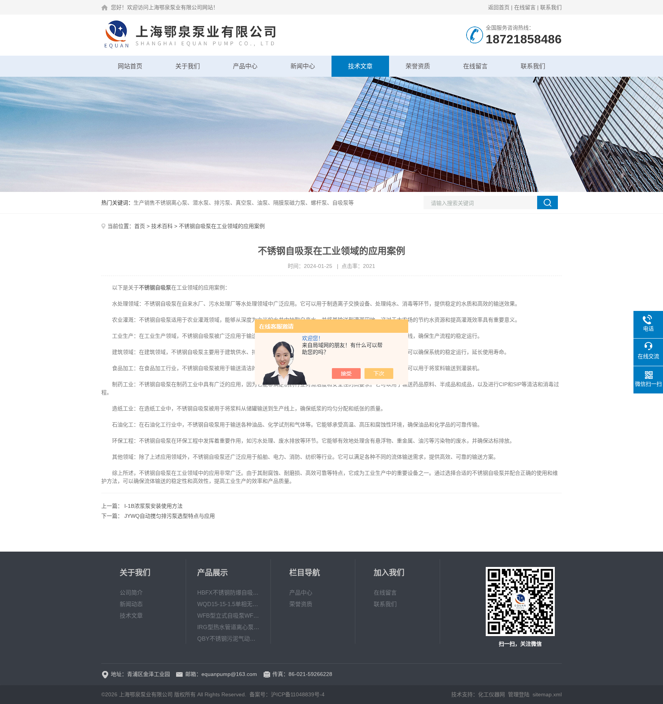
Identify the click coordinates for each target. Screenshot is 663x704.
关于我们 (187, 66)
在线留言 (525, 7)
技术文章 (360, 66)
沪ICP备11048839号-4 (298, 694)
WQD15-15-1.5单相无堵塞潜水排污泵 (228, 604)
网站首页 (130, 66)
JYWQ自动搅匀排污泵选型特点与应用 (169, 516)
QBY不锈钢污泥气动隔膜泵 (228, 638)
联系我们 (551, 7)
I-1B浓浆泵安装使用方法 (153, 506)
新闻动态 (131, 604)
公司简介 (131, 592)
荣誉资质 (418, 66)
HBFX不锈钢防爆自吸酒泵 (228, 592)
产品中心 (245, 66)
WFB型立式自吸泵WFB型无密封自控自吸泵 (228, 615)
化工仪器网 (491, 694)
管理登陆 (518, 694)
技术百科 (162, 226)
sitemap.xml (547, 694)
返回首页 (499, 7)
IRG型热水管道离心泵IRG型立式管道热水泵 (228, 627)
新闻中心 (302, 66)
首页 (139, 226)
